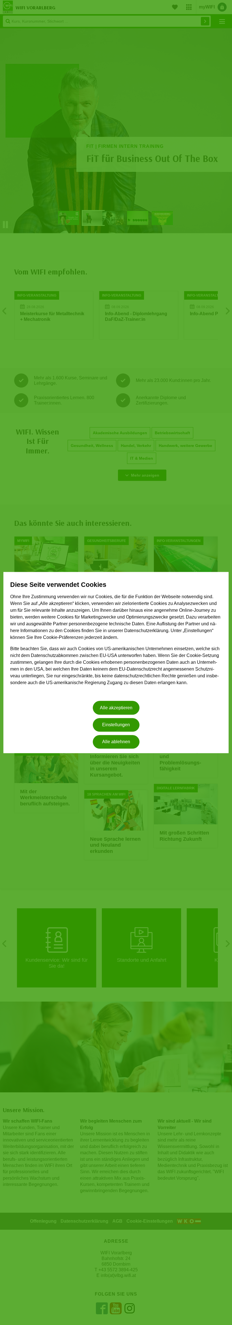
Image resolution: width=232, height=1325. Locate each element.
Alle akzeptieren (116, 707)
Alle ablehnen (116, 742)
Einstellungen (116, 724)
